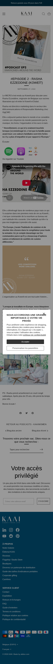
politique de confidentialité (34, 335)
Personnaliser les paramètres (25, 348)
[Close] (44, 313)
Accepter (25, 342)
